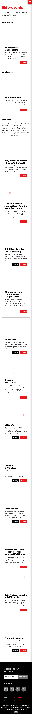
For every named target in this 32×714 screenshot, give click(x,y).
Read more (24, 62)
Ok (16, 711)
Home (5, 697)
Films (5, 700)
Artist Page (15, 264)
